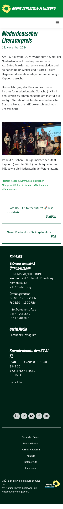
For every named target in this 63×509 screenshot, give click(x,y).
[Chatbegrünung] (16, 416)
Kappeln (7, 185)
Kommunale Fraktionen (32, 180)
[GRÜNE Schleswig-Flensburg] (6, 8)
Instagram (30, 335)
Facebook (15, 335)
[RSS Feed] (24, 416)
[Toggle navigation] (57, 22)
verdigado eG (22, 491)
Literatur (27, 185)
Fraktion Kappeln (10, 180)
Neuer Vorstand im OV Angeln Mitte (31, 234)
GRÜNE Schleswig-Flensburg (34, 8)
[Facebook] (39, 416)
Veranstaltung (10, 189)
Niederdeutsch (42, 185)
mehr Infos (16, 382)
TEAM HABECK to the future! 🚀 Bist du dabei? (31, 212)
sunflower (27, 487)
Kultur (17, 185)
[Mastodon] (31, 416)
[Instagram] (46, 416)
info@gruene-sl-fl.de (23, 309)
